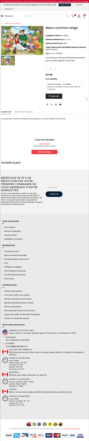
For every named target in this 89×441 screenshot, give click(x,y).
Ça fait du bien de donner (15, 274)
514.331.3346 (24, 340)
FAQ (6, 263)
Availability (52, 79)
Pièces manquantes (12, 306)
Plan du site (9, 278)
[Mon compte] (79, 16)
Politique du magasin (13, 267)
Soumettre (54, 194)
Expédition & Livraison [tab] (23, 112)
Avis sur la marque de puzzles (16, 318)
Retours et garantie (12, 231)
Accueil (2, 23)
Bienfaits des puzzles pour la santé (18, 303)
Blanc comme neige (62, 27)
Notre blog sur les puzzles (15, 271)
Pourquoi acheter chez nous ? (16, 259)
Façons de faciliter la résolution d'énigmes (22, 314)
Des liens (79, 5)
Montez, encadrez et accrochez (17, 299)
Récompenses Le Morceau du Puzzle (19, 310)
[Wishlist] (73, 16)
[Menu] (2, 15)
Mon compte (9, 227)
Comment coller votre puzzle (16, 295)
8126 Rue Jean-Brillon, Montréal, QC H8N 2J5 (28, 375)
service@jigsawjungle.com (16, 346)
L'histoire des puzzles (13, 291)
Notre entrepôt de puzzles (15, 255)
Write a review (44, 152)
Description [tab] (6, 112)
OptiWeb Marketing (73, 429)
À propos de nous (11, 251)
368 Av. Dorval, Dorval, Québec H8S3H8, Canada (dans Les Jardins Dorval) (40, 392)
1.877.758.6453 (11, 340)
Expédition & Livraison (13, 239)
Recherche (67, 16)
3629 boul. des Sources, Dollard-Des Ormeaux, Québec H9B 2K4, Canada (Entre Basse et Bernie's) (46, 353)
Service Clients (10, 235)
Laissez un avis (65, 5)
